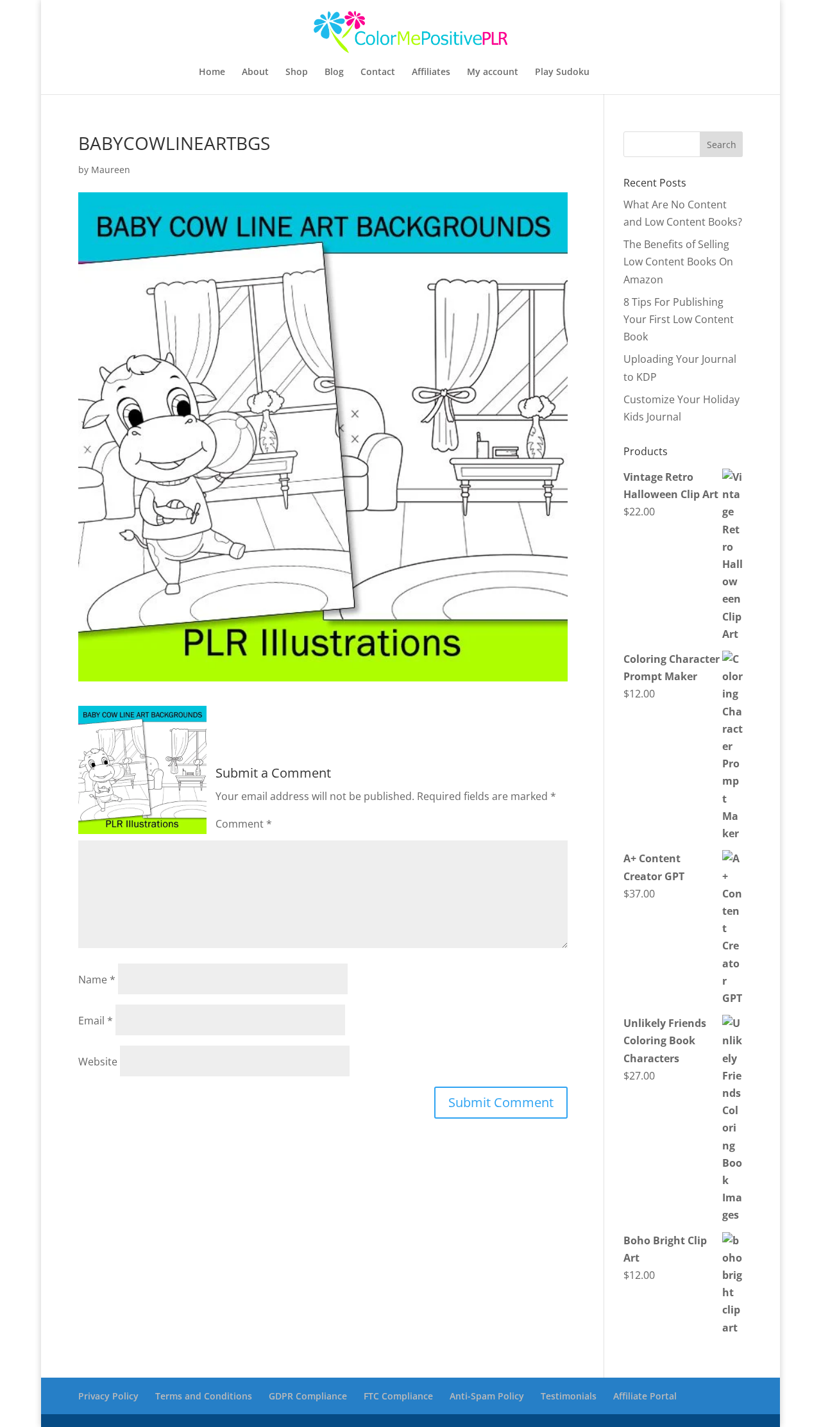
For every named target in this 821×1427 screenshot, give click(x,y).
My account (492, 72)
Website (97, 1062)
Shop (296, 72)
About (255, 72)
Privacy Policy (108, 1396)
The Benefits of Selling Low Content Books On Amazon (678, 261)
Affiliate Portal (645, 1396)
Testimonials (569, 1396)
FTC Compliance (398, 1396)
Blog (334, 72)
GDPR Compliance (308, 1396)
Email (95, 1021)
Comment (244, 824)
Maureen (110, 169)
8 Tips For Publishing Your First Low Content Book (678, 319)
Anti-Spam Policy (487, 1396)
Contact (377, 72)
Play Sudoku (562, 72)
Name (96, 979)
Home (212, 72)
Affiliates (431, 72)
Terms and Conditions (203, 1396)
